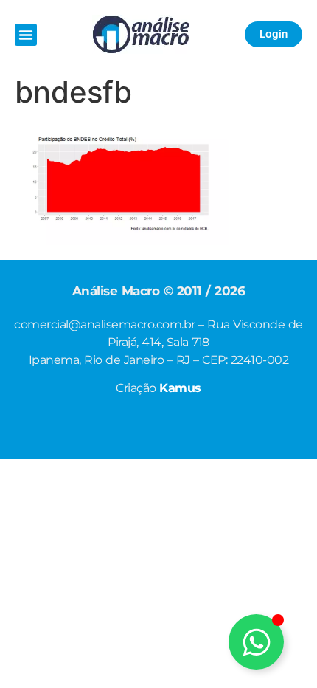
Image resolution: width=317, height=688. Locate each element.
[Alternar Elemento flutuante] (256, 642)
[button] (26, 35)
